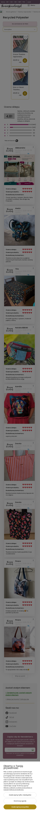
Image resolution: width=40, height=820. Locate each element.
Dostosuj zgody (20, 801)
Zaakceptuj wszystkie (20, 807)
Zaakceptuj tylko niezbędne (20, 795)
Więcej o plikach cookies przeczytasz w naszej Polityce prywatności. (18, 789)
